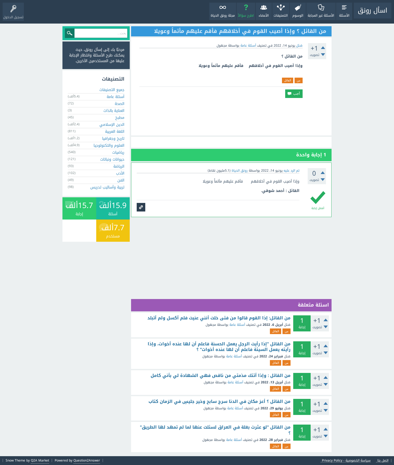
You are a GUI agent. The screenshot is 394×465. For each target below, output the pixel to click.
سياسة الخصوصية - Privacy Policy (346, 460)
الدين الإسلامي (111, 124)
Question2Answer (86, 460)
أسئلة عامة (248, 45)
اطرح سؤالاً (246, 15)
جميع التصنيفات (111, 89)
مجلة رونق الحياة (223, 15)
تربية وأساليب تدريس (107, 187)
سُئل (299, 45)
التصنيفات (281, 15)
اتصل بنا (382, 460)
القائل (287, 80)
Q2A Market (40, 460)
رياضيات (118, 152)
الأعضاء (264, 15)
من (298, 80)
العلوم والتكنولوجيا (109, 145)
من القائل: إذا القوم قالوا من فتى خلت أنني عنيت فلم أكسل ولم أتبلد (219, 318)
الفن (120, 180)
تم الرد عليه (291, 170)
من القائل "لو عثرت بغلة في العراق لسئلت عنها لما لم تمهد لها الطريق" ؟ (215, 430)
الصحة (119, 103)
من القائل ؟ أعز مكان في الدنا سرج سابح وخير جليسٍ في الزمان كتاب (219, 402)
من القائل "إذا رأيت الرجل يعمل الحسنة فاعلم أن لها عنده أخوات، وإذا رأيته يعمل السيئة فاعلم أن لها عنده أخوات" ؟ (219, 347)
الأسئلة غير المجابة (321, 15)
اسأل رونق (372, 10)
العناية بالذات (113, 110)
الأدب (120, 173)
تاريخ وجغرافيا (113, 138)
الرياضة (118, 166)
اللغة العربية (114, 131)
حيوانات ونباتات (112, 159)
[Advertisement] (231, 116)
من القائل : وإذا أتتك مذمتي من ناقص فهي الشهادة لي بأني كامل (221, 376)
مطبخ (119, 117)
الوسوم (297, 15)
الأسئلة (344, 15)
